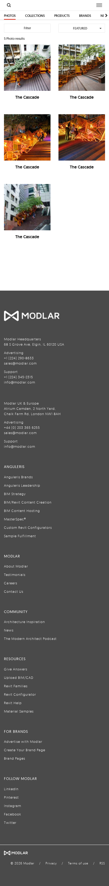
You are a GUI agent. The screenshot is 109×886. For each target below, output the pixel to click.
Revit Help (13, 703)
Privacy (51, 863)
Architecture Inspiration (24, 622)
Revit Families (16, 686)
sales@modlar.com (20, 363)
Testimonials (14, 575)
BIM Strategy (15, 494)
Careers (10, 583)
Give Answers (15, 669)
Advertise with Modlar (23, 741)
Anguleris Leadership (22, 485)
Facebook (12, 814)
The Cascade (27, 97)
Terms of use (78, 863)
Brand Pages (14, 758)
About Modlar (16, 566)
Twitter (10, 822)
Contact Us (13, 591)
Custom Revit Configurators (28, 527)
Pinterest (11, 797)
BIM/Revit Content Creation (28, 502)
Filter (27, 28)
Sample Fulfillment (20, 536)
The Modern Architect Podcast (30, 638)
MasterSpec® (15, 519)
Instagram (12, 806)
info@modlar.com (19, 382)
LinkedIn (11, 789)
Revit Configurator (20, 694)
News (8, 630)
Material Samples (19, 711)
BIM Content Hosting (22, 511)
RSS (102, 863)
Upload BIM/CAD (18, 677)
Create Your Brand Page (24, 750)
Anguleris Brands (18, 477)
